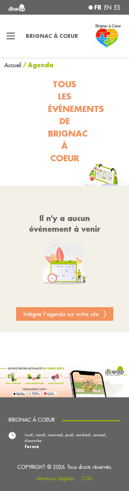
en (107, 7)
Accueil (13, 65)
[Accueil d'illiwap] (29, 7)
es (117, 7)
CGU (87, 478)
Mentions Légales (56, 478)
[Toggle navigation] (11, 36)
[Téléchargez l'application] (64, 379)
